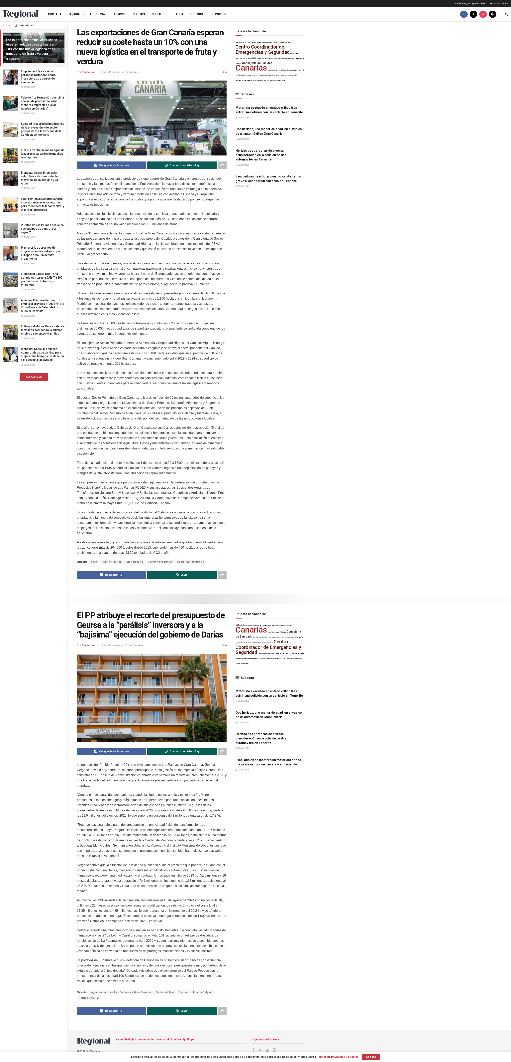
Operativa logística (160, 562)
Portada (54, 14)
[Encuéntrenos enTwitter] (473, 14)
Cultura (139, 14)
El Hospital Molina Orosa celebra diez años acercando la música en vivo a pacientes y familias (42, 330)
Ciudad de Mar (164, 992)
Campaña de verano (250, 80)
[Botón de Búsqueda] (506, 14)
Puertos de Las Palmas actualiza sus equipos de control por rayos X (42, 228)
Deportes (218, 14)
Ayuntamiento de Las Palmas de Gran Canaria (121, 992)
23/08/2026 (243, 139)
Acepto (371, 1056)
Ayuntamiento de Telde (267, 75)
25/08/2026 (243, 117)
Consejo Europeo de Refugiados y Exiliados (266, 42)
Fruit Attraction (112, 562)
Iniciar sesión (500, 3)
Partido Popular (89, 998)
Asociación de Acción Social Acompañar (282, 70)
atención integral (270, 80)
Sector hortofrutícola (190, 562)
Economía (97, 14)
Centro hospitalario (282, 75)
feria (94, 562)
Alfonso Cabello (286, 42)
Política (176, 14)
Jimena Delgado (202, 992)
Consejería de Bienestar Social (280, 625)
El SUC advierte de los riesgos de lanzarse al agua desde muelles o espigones (42, 153)
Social (157, 14)
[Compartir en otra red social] (222, 165)
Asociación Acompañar (295, 637)
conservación (280, 80)
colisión (252, 58)
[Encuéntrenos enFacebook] (464, 14)
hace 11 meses (111, 72)
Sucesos (196, 14)
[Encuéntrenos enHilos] (492, 14)
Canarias (74, 14)
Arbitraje (260, 80)
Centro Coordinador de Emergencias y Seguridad (263, 49)
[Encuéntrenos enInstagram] (483, 14)
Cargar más (34, 377)
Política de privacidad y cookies (337, 1056)
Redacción (88, 72)
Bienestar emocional (243, 42)
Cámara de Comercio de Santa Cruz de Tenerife (274, 653)
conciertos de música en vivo (267, 58)
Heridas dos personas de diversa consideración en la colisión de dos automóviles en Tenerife (261, 155)
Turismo (119, 14)
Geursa (183, 992)
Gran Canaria (134, 562)
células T (255, 75)
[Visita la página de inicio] (20, 14)
